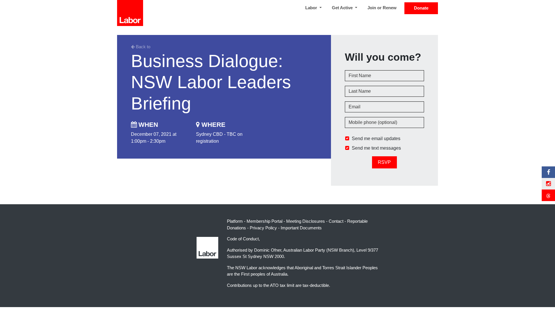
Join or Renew (382, 7)
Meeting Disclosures (305, 221)
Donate (421, 7)
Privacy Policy (263, 227)
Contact (336, 221)
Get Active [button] (343, 7)
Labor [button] (311, 7)
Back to (142, 46)
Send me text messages (376, 148)
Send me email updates (376, 138)
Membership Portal (264, 221)
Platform (235, 221)
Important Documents (301, 227)
